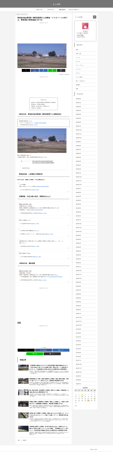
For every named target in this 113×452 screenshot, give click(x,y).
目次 (42, 99)
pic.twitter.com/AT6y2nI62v (40, 123)
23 (94, 398)
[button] (61, 70)
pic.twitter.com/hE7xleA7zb (56, 272)
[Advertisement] (43, 33)
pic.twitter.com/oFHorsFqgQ (36, 209)
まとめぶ (85, 31)
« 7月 (75, 405)
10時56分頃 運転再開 (36, 108)
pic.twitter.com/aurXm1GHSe (42, 186)
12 (82, 396)
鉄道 (19, 318)
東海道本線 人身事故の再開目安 (38, 104)
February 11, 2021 (33, 124)
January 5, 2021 (35, 189)
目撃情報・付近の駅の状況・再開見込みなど (40, 106)
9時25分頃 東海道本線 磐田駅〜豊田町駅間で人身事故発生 (43, 102)
